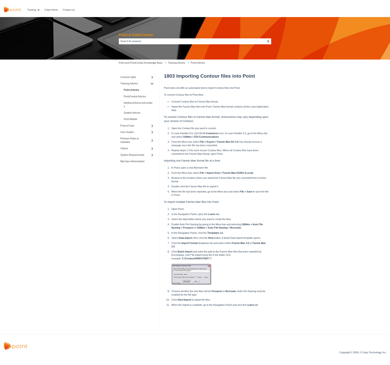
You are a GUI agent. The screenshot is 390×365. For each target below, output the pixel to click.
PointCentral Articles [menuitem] (135, 96)
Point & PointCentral (136, 35)
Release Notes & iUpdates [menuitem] (129, 140)
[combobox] (192, 41)
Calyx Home (51, 10)
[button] (152, 77)
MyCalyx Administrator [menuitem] (132, 161)
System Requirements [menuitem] (132, 155)
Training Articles (176, 63)
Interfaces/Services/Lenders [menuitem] (138, 105)
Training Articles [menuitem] (129, 83)
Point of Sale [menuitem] (127, 125)
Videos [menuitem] (124, 148)
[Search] (268, 41)
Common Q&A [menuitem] (128, 77)
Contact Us (69, 10)
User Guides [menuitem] (127, 132)
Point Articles (198, 63)
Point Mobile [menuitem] (130, 119)
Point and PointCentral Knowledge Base (141, 63)
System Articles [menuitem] (132, 112)
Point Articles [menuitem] (131, 90)
